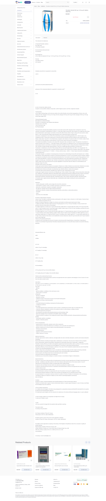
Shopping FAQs (56, 483)
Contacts (38, 2)
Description (38, 37)
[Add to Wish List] (88, 17)
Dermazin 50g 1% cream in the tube (61, 465)
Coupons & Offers (38, 487)
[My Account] (82, 2)
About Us (55, 479)
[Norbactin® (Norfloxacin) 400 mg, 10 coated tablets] (81, 454)
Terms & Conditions (39, 485)
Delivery (36, 479)
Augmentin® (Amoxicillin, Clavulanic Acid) (24, 465)
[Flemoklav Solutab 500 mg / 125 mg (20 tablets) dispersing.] (49, 21)
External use (19, 13)
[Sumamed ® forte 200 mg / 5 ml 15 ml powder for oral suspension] (43, 454)
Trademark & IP (56, 481)
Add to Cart (27, 469)
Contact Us (55, 487)
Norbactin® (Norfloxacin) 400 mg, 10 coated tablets (80, 466)
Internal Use (19, 16)
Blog (42, 2)
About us (33, 2)
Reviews (45, 37)
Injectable (19, 15)
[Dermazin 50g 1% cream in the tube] (62, 454)
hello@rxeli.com (18, 482)
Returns (36, 481)
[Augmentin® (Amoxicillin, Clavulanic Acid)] (24, 454)
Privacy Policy (38, 483)
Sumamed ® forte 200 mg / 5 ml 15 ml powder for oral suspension (43, 466)
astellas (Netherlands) (84, 22)
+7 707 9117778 (19, 480)
